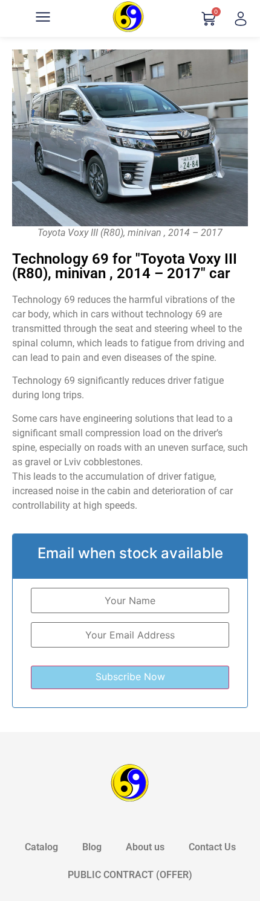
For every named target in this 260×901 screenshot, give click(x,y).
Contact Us (212, 847)
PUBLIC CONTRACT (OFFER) (130, 874)
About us (145, 847)
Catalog (41, 847)
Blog (92, 847)
